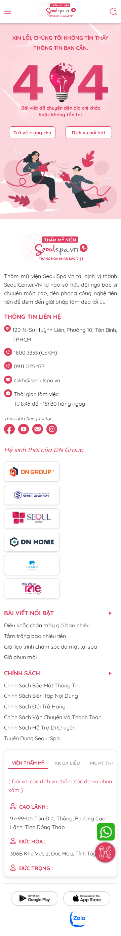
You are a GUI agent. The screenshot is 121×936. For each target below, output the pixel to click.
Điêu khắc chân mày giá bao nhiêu (47, 625)
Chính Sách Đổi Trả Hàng (35, 706)
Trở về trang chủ (32, 133)
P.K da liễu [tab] (67, 763)
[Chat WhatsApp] (105, 831)
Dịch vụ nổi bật (89, 133)
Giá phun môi (20, 657)
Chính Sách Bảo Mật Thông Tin (41, 685)
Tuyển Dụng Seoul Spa (32, 738)
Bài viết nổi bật (29, 613)
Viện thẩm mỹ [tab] (28, 763)
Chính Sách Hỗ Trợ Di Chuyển (40, 727)
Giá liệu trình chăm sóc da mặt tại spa (50, 646)
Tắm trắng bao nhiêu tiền (35, 636)
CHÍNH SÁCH (22, 673)
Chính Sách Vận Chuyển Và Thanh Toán (53, 717)
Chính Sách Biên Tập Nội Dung (41, 695)
